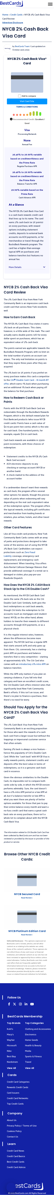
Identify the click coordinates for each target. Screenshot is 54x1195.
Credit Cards (16, 15)
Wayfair (11, 1040)
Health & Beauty (33, 1046)
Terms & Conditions (27, 107)
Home (5, 15)
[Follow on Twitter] (14, 1005)
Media (28, 1051)
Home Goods (31, 1040)
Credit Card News (15, 1151)
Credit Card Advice (16, 1167)
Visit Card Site (27, 101)
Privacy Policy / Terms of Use (22, 1126)
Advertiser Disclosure (12, 22)
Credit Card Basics (16, 1156)
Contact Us (12, 1137)
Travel (28, 1062)
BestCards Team (22, 46)
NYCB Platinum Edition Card (27, 931)
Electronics (30, 1035)
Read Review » (27, 897)
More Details (15, 267)
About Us (11, 1120)
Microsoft (12, 1046)
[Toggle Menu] (50, 4)
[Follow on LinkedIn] (9, 1005)
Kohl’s (10, 1029)
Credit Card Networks (17, 1098)
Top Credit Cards (15, 1104)
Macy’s (10, 1035)
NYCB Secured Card (27, 894)
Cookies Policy (14, 1131)
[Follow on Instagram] (20, 1005)
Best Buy (11, 1057)
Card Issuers (13, 1093)
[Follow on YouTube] (32, 1005)
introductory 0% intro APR (32, 664)
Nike (9, 1051)
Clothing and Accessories (38, 1029)
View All (11, 1068)
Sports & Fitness (33, 1057)
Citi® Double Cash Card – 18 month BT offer (26, 382)
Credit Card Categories (18, 1082)
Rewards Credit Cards (17, 1087)
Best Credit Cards (15, 1162)
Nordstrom (12, 1062)
